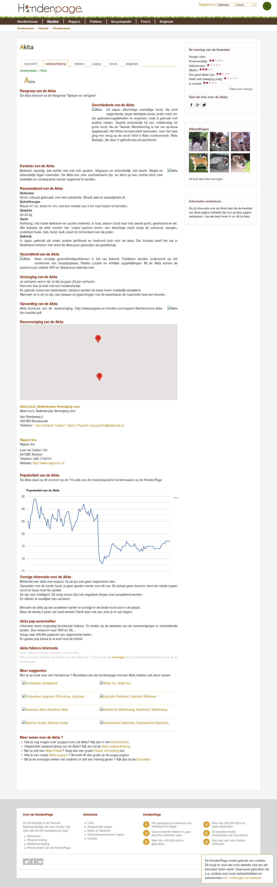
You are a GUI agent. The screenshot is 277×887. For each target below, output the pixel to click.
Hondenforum (27, 21)
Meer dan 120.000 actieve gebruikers (168, 842)
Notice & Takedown (99, 830)
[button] (98, 339)
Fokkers (96, 21)
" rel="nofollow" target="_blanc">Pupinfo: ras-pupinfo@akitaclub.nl (79, 425)
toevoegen (118, 657)
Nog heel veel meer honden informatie (229, 842)
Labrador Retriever (143, 696)
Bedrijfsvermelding (38, 844)
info (225, 878)
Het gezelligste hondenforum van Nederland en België (172, 824)
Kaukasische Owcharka (153, 722)
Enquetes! (143, 759)
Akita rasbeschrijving (116, 746)
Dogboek (166, 21)
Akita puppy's (58, 755)
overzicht (30, 63)
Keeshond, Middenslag (151, 709)
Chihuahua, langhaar (70, 696)
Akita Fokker (54, 750)
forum (114, 63)
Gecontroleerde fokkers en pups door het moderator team (171, 833)
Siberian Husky (57, 722)
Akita (43, 70)
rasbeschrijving (55, 63)
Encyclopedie (121, 21)
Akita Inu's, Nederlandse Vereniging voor (50, 406)
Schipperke (50, 683)
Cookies (92, 838)
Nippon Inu (28, 440)
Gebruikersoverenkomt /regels (105, 834)
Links (90, 823)
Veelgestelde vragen (99, 827)
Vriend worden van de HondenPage (48, 848)
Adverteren (33, 836)
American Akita (57, 709)
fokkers (79, 63)
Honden (53, 21)
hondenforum (120, 742)
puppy (97, 63)
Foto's (145, 21)
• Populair (42, 28)
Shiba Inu (124, 683)
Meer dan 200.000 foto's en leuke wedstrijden (228, 824)
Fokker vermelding (106, 750)
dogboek (132, 63)
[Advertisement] (52, 130)
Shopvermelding (37, 840)
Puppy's (74, 21)
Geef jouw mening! (241, 89)
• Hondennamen (61, 28)
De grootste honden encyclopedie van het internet (230, 833)
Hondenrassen (25, 28)
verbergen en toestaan (245, 878)
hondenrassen (28, 70)
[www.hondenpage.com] (51, 16)
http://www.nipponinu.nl (48, 463)
